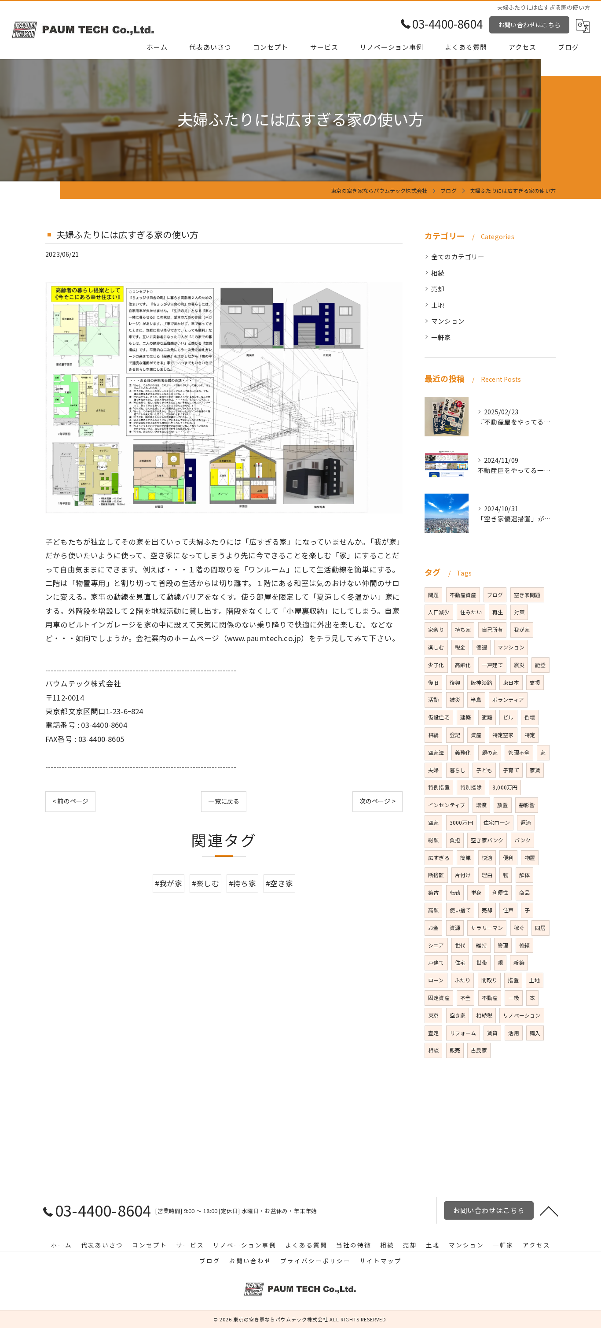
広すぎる (439, 857)
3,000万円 (504, 787)
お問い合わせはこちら (529, 24)
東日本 (511, 682)
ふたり (462, 980)
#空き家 (279, 883)
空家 (433, 822)
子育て (511, 770)
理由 (487, 874)
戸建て (436, 962)
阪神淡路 (481, 682)
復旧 (433, 682)
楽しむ (436, 647)
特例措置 (439, 787)
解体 (524, 874)
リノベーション (521, 1015)
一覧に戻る (223, 801)
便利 (508, 857)
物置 (529, 857)
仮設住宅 (439, 717)
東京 (433, 1015)
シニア (436, 945)
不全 (465, 997)
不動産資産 (463, 594)
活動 (433, 699)
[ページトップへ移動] (549, 1210)
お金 (433, 927)
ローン (436, 980)
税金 (460, 647)
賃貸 (492, 1033)
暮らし (458, 770)
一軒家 (441, 337)
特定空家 (503, 734)
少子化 (436, 664)
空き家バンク (487, 840)
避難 (487, 717)
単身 (476, 892)
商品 (524, 892)
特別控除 (471, 787)
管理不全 (519, 752)
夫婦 (433, 770)
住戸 (508, 910)
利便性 (500, 892)
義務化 (463, 752)
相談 (433, 1050)
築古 (433, 892)
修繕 (524, 945)
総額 (433, 840)
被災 (455, 699)
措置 (513, 980)
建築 (465, 717)
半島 (476, 699)
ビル (508, 717)
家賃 (535, 770)
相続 (437, 272)
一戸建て (492, 664)
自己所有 (492, 629)
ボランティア (508, 699)
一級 (513, 997)
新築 (518, 962)
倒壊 (529, 717)
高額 (433, 910)
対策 (519, 612)
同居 (540, 927)
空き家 (458, 1015)
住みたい (471, 612)
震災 (519, 664)
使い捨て (460, 910)
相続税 (484, 1015)
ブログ (495, 594)
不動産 (490, 997)
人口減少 (439, 612)
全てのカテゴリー (458, 256)
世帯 (481, 962)
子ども (484, 770)
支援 (535, 682)
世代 (460, 945)
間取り (489, 980)
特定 (529, 734)
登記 (455, 734)
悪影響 (527, 804)
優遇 (481, 647)
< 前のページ (70, 801)
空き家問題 (527, 594)
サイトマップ (380, 1260)
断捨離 (436, 874)
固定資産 (439, 997)
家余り (436, 629)
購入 (535, 1033)
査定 (433, 1033)
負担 (455, 840)
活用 (513, 1033)
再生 (497, 612)
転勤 (455, 892)
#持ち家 (242, 883)
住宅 (460, 962)
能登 (540, 664)
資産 (476, 734)
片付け (463, 874)
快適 (487, 857)
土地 (437, 305)
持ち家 (463, 629)
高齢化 (463, 664)
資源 (455, 927)
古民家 (479, 1050)
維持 (481, 945)
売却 (437, 288)
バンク (522, 840)
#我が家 (168, 883)
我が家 (522, 629)
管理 (503, 945)
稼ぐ (519, 927)
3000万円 (461, 822)
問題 (433, 594)
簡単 (465, 857)
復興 (455, 682)
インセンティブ (446, 804)
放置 (502, 804)
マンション (448, 320)
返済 (525, 822)
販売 (455, 1050)
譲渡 (481, 804)
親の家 (490, 752)
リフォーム (463, 1033)
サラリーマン (487, 927)
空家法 (436, 752)
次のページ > (377, 801)
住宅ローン (497, 822)
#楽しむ (205, 883)
